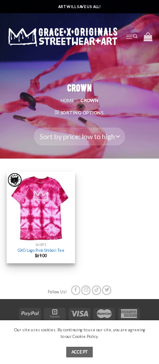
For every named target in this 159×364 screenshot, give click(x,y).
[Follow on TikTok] (96, 290)
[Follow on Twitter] (106, 290)
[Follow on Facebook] (75, 290)
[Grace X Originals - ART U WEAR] (63, 36)
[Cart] (148, 36)
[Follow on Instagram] (86, 290)
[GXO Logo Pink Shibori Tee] (41, 206)
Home (67, 100)
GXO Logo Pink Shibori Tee (41, 250)
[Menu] (129, 37)
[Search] (135, 37)
